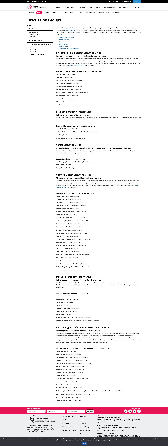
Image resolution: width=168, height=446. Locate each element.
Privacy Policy (98, 440)
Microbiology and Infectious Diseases (69, 48)
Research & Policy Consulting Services (109, 12)
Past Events (33, 36)
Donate (67, 420)
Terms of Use (108, 440)
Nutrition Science (90, 12)
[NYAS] (36, 6)
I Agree (84, 443)
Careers (68, 423)
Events (39, 12)
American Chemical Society (75, 65)
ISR (42, 1)
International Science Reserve (105, 433)
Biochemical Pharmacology (66, 37)
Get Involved (123, 7)
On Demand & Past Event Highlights (40, 44)
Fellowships (56, 12)
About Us (57, 7)
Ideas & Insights (94, 7)
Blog (110, 1)
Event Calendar (116, 1)
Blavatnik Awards (36, 1)
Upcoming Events (35, 34)
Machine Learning (64, 46)
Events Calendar (34, 32)
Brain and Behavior (64, 39)
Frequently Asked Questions (37, 54)
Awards (47, 12)
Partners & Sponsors (35, 50)
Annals (46, 1)
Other (30, 47)
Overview (31, 12)
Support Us (136, 1)
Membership (69, 416)
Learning (82, 7)
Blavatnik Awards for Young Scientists (107, 425)
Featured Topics (70, 7)
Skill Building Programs (36, 41)
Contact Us (69, 427)
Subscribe (90, 411)
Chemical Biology (63, 44)
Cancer (61, 42)
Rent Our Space (34, 52)
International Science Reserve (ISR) (72, 12)
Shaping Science (109, 7)
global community (70, 30)
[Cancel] (166, 441)
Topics (82, 420)
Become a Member (126, 1)
